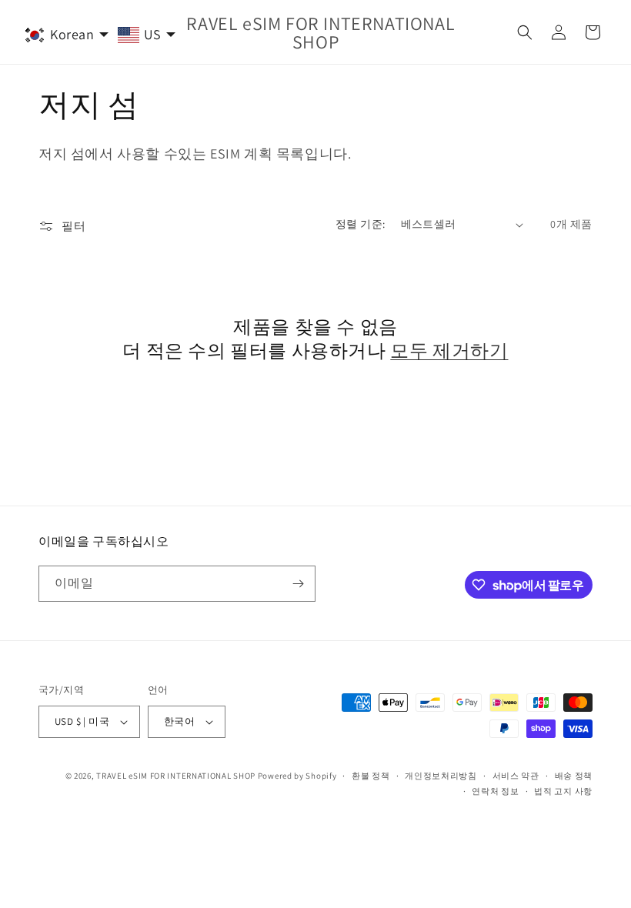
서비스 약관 (515, 775)
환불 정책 (371, 775)
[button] (525, 32)
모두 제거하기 (449, 350)
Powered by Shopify (297, 775)
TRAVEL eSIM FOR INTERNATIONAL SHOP (175, 775)
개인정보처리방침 (441, 775)
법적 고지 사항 (563, 791)
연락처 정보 (495, 791)
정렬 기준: (360, 224)
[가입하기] (298, 584)
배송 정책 (574, 775)
